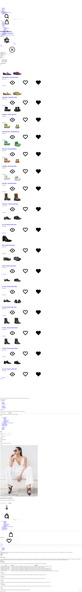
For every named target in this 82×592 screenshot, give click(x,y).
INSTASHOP (4, 423)
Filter (1, 63)
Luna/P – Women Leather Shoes (9, 265)
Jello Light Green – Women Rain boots (10, 131)
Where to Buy (4, 407)
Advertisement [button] (2, 583)
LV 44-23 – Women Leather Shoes (9, 368)
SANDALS (5, 27)
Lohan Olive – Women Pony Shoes (9, 97)
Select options (4, 85)
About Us (3, 405)
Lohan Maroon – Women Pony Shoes (10, 77)
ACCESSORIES (4, 525)
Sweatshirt (3, 25)
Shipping (3, 403)
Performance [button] (2, 576)
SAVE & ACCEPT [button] (3, 591)
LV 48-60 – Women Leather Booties (10, 348)
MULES (5, 522)
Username (1, 433)
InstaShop (3, 34)
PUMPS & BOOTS (6, 28)
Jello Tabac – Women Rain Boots (9, 166)
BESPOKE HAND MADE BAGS (8, 422)
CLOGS (5, 29)
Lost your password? (3, 439)
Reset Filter (4, 63)
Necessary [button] (1, 560)
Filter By (14, 43)
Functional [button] (1, 572)
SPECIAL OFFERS (5, 424)
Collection (3, 26)
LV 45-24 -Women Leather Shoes (9, 224)
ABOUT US (4, 11)
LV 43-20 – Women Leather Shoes (9, 286)
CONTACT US (4, 529)
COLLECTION (5, 33)
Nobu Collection (6, 421)
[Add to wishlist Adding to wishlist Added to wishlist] (32, 85)
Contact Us (3, 406)
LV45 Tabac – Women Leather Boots (10, 203)
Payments (3, 402)
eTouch (17, 414)
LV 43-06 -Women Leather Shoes (9, 307)
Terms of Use (4, 404)
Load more (1, 378)
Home (1, 33)
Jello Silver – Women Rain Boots (9, 183)
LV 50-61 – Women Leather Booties (10, 327)
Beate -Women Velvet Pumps (8, 245)
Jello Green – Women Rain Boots (9, 148)
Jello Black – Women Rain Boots (9, 114)
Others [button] (1, 587)
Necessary (2, 561)
